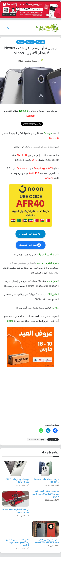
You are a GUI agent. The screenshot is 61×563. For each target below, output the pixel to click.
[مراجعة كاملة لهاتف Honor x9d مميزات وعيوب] (15, 499)
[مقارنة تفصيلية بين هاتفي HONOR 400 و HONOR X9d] (45, 529)
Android (40, 42)
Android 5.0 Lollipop (36, 440)
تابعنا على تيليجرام (28, 233)
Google (30, 42)
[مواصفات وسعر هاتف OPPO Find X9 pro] (15, 468)
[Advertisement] (30, 395)
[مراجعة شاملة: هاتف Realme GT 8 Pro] (45, 468)
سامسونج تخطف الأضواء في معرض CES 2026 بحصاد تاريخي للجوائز (45, 494)
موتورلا (20, 42)
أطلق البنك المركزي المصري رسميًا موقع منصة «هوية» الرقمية (17, 542)
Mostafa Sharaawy (32, 61)
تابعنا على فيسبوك (28, 245)
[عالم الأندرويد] (47, 27)
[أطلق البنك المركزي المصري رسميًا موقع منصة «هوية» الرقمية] (15, 529)
